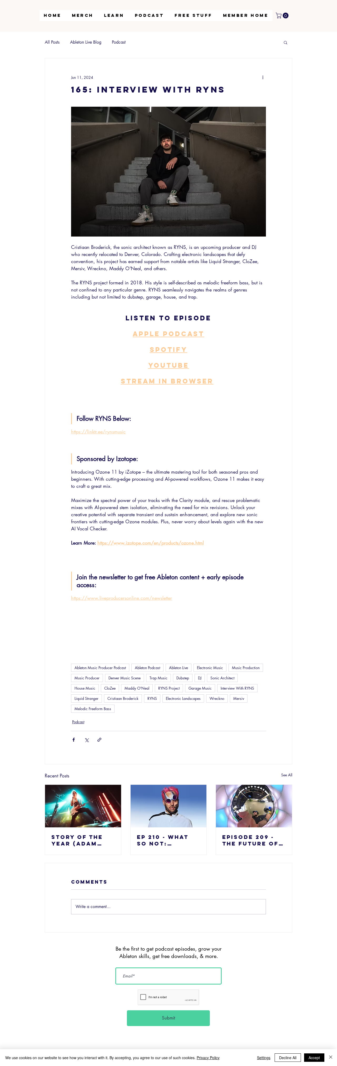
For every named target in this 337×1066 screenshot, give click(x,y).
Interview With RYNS (237, 688)
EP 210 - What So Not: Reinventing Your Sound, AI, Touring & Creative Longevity (168, 840)
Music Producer (87, 677)
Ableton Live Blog (85, 42)
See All (286, 774)
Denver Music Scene (124, 677)
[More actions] (263, 77)
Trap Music (158, 677)
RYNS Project (169, 688)
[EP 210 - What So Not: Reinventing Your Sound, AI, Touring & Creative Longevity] (169, 806)
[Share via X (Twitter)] (86, 739)
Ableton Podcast (147, 667)
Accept (314, 1057)
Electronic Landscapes (183, 698)
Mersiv (238, 698)
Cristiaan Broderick (122, 698)
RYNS (152, 698)
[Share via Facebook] (73, 739)
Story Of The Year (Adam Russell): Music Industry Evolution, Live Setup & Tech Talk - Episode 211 (82, 840)
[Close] (331, 1057)
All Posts (52, 42)
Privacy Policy (208, 1057)
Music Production (246, 667)
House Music (85, 688)
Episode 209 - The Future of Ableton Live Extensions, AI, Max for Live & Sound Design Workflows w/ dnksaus (252, 840)
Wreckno (217, 698)
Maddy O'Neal (137, 688)
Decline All (287, 1057)
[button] (114, 15)
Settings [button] (263, 1057)
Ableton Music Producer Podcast (100, 667)
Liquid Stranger (86, 698)
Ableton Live (178, 667)
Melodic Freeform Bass (93, 708)
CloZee (110, 688)
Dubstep (182, 677)
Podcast (119, 42)
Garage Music (200, 688)
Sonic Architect (222, 677)
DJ (199, 677)
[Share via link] (99, 739)
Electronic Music (210, 667)
